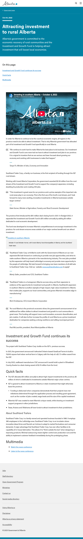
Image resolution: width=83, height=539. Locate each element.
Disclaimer (6, 513)
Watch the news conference (21, 447)
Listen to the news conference (22, 451)
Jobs (4, 470)
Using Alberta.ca (8, 507)
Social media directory (10, 499)
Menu (80, 3)
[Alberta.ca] (10, 3)
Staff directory (7, 476)
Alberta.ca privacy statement (13, 519)
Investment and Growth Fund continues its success (21, 70)
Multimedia (6, 79)
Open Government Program (12, 482)
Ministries (6, 487)
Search (76, 3)
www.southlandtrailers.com (52, 267)
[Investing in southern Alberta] (18, 238)
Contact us (6, 493)
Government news (9, 10)
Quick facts (6, 75)
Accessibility (7, 524)
